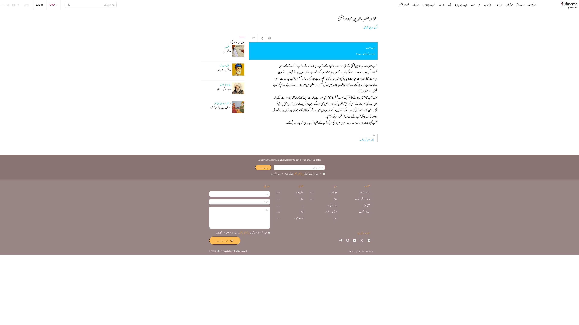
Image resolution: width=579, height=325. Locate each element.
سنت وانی (520, 5)
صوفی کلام (498, 5)
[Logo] (569, 5)
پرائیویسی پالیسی (298, 173)
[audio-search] (69, 5)
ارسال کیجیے (222, 240)
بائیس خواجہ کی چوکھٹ (367, 139)
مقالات (442, 5)
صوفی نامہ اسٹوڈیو (331, 212)
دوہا (302, 199)
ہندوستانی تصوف (364, 212)
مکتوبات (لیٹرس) (429, 5)
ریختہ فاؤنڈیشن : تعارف (362, 199)
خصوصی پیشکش (404, 5)
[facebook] (368, 240)
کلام (302, 212)
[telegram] (340, 240)
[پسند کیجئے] (253, 38)
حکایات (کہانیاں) (461, 5)
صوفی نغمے (415, 5)
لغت (473, 5)
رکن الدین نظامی (371, 27)
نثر (479, 5)
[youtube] (354, 240)
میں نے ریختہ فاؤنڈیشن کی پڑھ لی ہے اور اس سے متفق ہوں (296, 173)
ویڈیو (335, 199)
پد (303, 205)
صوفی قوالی (509, 5)
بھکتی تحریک (366, 205)
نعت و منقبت (299, 218)
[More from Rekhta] (26, 5)
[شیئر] (262, 38)
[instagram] (347, 240)
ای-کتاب (487, 5)
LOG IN (39, 4)
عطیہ (335, 218)
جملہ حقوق (351, 251)
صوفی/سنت (532, 5)
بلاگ (450, 5)
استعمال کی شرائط (360, 251)
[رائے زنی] (269, 38)
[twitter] (361, 240)
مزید (393, 5)
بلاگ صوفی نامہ (332, 205)
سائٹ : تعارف (364, 192)
